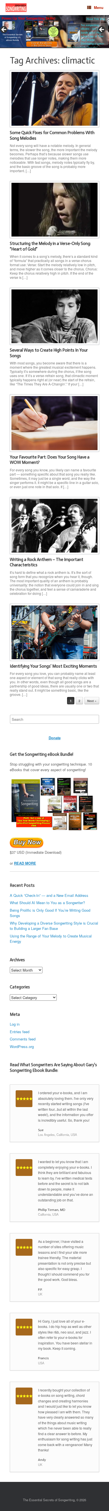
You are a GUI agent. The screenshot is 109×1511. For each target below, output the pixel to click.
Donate (55, 737)
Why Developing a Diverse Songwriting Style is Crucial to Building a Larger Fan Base (54, 925)
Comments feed (22, 1039)
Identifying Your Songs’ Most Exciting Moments (53, 666)
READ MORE (25, 863)
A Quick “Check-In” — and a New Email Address (49, 895)
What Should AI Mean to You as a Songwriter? (47, 902)
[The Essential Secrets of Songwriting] (16, 8)
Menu (98, 7)
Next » (91, 701)
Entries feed (19, 1031)
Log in (15, 1024)
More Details (21, 33)
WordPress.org (22, 1046)
